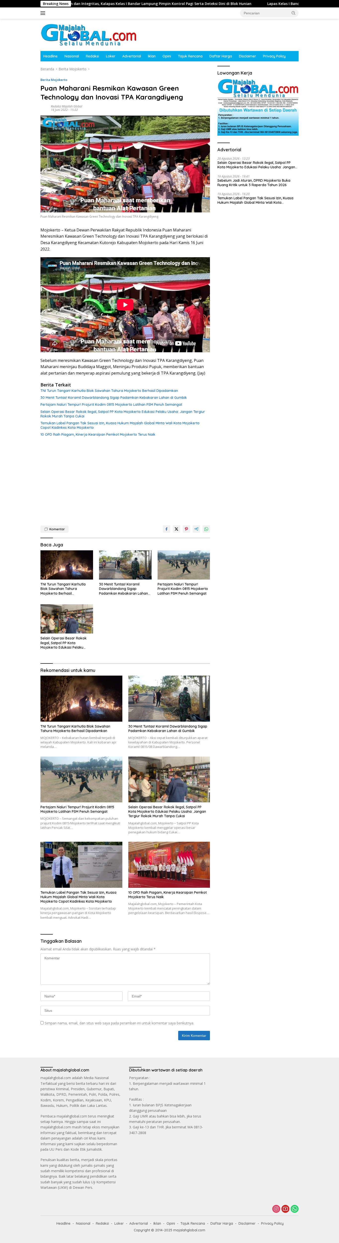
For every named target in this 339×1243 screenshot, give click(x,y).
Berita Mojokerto (53, 79)
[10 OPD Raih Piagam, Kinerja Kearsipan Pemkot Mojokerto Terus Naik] (169, 865)
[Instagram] (276, 1209)
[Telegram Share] (196, 529)
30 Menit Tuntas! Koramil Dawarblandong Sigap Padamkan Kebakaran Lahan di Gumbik (113, 397)
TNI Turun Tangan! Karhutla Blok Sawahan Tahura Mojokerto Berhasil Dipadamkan (109, 390)
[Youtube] (285, 1209)
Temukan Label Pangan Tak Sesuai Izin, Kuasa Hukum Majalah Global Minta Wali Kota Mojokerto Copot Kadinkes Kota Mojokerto (120, 425)
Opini (167, 56)
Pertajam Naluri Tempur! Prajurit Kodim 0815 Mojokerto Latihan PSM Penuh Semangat (111, 404)
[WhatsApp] (295, 1209)
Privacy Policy (274, 56)
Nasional (72, 56)
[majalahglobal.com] (88, 34)
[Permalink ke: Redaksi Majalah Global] (44, 107)
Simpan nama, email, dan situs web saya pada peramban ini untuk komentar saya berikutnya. (119, 1023)
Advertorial (131, 56)
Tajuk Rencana (190, 56)
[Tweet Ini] (176, 529)
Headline (50, 56)
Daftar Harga (220, 56)
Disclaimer (247, 56)
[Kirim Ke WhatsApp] (206, 529)
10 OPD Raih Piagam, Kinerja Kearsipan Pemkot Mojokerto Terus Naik (97, 434)
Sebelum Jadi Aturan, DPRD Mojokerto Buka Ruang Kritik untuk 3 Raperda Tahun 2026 (253, 182)
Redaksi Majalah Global (66, 106)
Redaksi (92, 56)
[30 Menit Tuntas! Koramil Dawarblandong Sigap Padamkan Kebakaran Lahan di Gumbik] (125, 565)
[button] (294, 13)
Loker (110, 56)
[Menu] (43, 13)
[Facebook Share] (166, 529)
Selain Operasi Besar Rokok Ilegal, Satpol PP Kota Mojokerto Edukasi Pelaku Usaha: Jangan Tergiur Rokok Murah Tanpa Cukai (122, 413)
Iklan (152, 56)
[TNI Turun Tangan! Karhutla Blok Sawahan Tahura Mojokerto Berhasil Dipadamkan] (66, 565)
